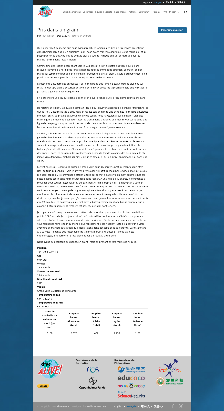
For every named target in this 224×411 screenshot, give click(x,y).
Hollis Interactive (96, 406)
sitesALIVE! (63, 406)
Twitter (181, 407)
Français (158, 2)
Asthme (132, 12)
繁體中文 (181, 2)
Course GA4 (144, 12)
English (146, 2)
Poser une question (172, 29)
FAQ (165, 12)
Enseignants (120, 12)
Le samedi (88, 12)
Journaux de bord (82, 35)
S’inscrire (174, 12)
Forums (156, 12)
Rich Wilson (48, 35)
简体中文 (169, 2)
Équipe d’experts (103, 12)
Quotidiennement (72, 12)
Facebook (173, 407)
